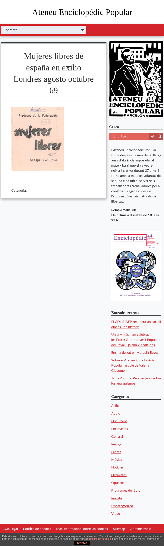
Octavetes (119, 475)
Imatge (116, 444)
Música (116, 459)
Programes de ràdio (125, 490)
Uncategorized (122, 506)
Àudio (115, 413)
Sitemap (119, 529)
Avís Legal (10, 529)
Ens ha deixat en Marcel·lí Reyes (134, 352)
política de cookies (100, 538)
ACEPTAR (82, 543)
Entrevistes (119, 429)
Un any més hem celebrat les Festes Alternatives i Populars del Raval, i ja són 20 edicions (135, 340)
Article (116, 405)
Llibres (116, 452)
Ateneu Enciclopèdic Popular (82, 12)
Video (115, 513)
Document (119, 421)
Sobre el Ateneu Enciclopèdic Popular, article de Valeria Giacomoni (133, 365)
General (117, 436)
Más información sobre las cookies (82, 529)
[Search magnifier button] (159, 136)
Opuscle (117, 483)
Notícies (117, 467)
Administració (140, 529)
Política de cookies (37, 529)
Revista (116, 498)
